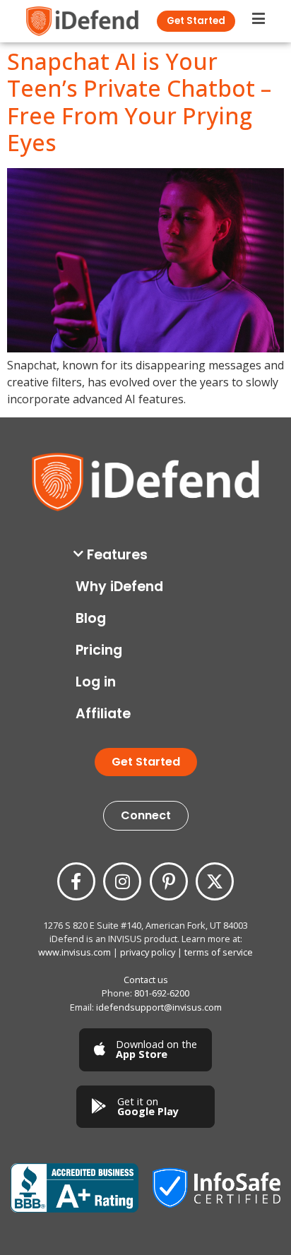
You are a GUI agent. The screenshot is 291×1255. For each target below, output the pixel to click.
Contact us (146, 979)
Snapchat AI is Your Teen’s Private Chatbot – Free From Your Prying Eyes (139, 101)
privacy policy (147, 952)
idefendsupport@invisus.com (159, 1007)
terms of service (218, 952)
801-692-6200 (161, 993)
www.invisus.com (74, 952)
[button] (148, 555)
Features (117, 554)
